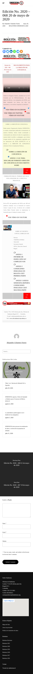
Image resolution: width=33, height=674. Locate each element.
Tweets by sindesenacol (9, 668)
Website (4, 541)
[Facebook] (4, 51)
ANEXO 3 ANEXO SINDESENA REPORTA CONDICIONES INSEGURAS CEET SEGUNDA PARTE (22, 285)
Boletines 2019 (6, 649)
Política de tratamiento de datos (10, 630)
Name (4, 523)
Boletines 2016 (6, 658)
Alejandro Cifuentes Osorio (12, 23)
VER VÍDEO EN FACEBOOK (16, 110)
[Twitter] (7, 51)
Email (4, 532)
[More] (21, 51)
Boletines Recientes (7, 640)
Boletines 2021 (6, 643)
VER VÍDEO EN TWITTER (14, 113)
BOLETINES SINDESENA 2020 (18, 26)
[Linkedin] (11, 51)
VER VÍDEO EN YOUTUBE (17, 217)
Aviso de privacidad (7, 627)
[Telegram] (17, 51)
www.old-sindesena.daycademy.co (18, 318)
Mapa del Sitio (6, 624)
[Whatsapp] (14, 51)
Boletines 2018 (6, 652)
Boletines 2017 (6, 655)
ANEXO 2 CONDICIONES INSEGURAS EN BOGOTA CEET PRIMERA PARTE (20, 271)
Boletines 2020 (6, 646)
